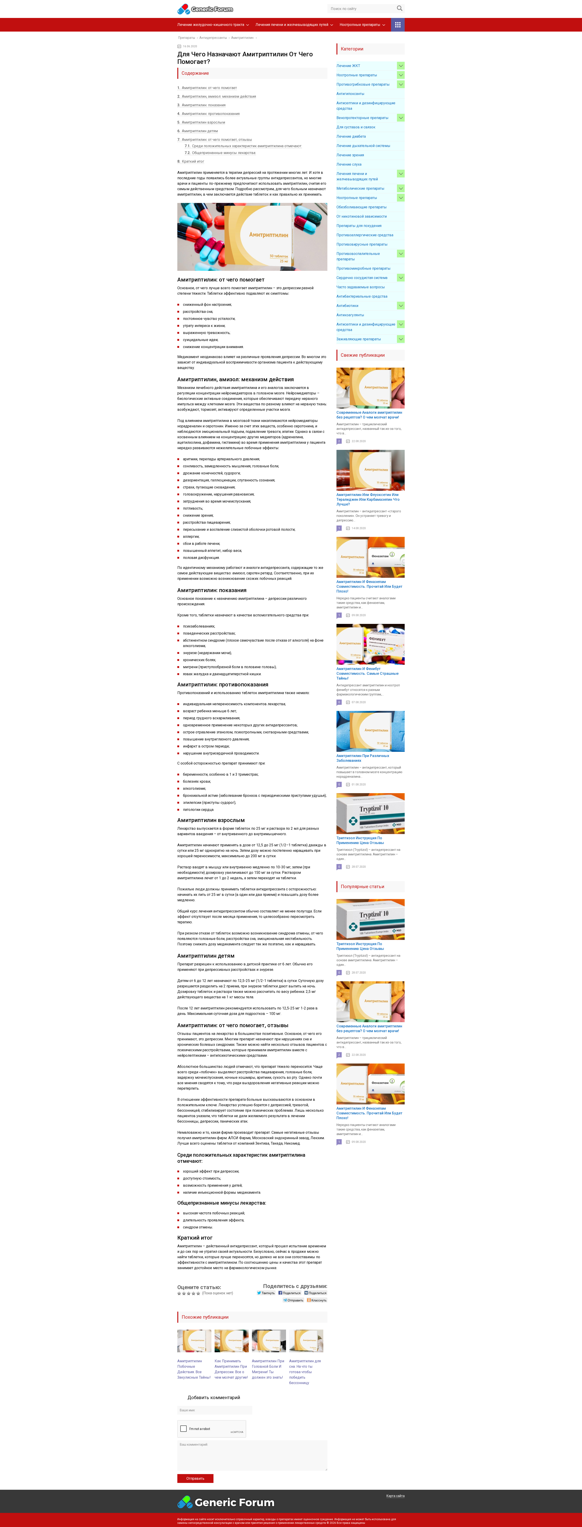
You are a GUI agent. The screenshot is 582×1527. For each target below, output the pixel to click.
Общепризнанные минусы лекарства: (220, 153)
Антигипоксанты (350, 94)
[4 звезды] (194, 1293)
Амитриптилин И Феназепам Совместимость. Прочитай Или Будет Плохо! (369, 586)
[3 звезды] (189, 1293)
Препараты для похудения (358, 226)
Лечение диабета (351, 136)
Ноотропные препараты (360, 24)
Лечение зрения (350, 155)
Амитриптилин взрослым (201, 122)
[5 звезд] (198, 1293)
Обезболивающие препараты (361, 207)
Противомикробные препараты (363, 268)
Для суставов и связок (355, 127)
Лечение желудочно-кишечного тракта (210, 24)
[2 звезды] (184, 1293)
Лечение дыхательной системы (363, 146)
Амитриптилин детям (197, 131)
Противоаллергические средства (364, 235)
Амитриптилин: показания (201, 105)
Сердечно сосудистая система (361, 278)
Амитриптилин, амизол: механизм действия (216, 96)
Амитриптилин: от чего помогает (207, 88)
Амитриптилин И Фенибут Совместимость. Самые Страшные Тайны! (367, 673)
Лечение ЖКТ (348, 66)
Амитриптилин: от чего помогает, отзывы (214, 139)
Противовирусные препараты (362, 244)
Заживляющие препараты (358, 339)
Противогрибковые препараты (363, 84)
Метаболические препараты (360, 188)
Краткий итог (190, 161)
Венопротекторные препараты (362, 118)
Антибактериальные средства (361, 296)
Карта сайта (395, 1496)
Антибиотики (347, 306)
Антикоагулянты (350, 315)
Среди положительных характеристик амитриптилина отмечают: (243, 146)
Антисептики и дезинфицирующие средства (365, 106)
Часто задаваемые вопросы (360, 287)
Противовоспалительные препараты (358, 256)
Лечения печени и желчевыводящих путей (292, 24)
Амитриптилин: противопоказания (208, 114)
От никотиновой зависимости (361, 216)
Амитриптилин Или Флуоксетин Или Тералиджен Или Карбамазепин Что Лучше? (368, 499)
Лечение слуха (348, 164)
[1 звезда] (179, 1293)
